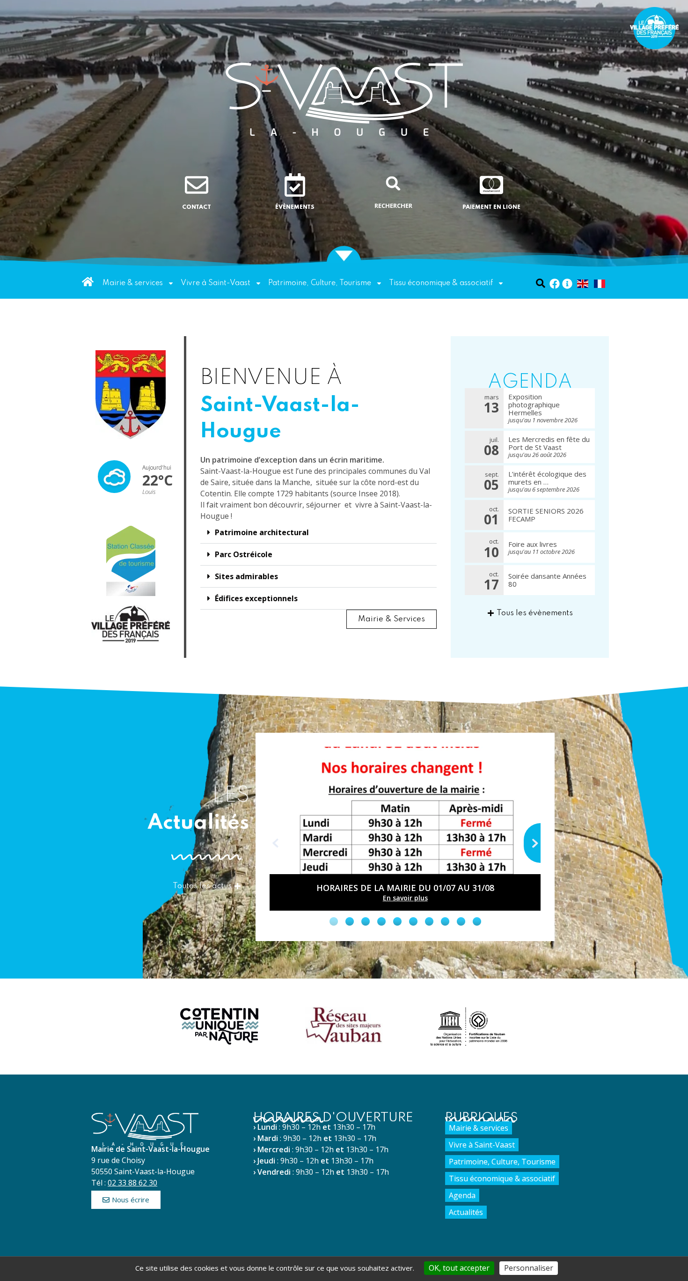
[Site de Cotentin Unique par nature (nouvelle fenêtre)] (219, 1026)
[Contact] (196, 185)
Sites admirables (246, 576)
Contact (196, 207)
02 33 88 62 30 (132, 1183)
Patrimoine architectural (262, 532)
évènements (295, 207)
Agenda (462, 1195)
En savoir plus (405, 897)
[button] (393, 183)
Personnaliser (528, 1268)
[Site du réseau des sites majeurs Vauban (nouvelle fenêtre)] (344, 1025)
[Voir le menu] (344, 253)
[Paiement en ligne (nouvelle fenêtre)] (491, 185)
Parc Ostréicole (243, 554)
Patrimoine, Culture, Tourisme (319, 283)
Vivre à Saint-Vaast (215, 283)
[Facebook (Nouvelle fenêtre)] (554, 284)
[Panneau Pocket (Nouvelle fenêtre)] (567, 284)
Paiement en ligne (491, 207)
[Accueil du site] (344, 98)
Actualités (466, 1212)
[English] (583, 283)
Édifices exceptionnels (256, 598)
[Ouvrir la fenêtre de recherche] (540, 283)
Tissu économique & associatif (441, 283)
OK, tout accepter (459, 1268)
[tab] (334, 921)
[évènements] (295, 185)
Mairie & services (132, 283)
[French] (600, 283)
